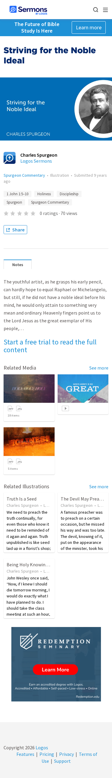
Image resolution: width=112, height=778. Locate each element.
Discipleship (69, 193)
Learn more (89, 27)
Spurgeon (14, 202)
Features (25, 754)
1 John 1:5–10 (17, 193)
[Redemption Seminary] (56, 664)
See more (98, 368)
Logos (41, 747)
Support (62, 761)
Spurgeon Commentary (24, 175)
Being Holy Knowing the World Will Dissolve (51, 565)
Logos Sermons (36, 161)
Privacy (66, 754)
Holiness (44, 193)
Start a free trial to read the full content (50, 345)
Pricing (46, 754)
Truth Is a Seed (21, 499)
